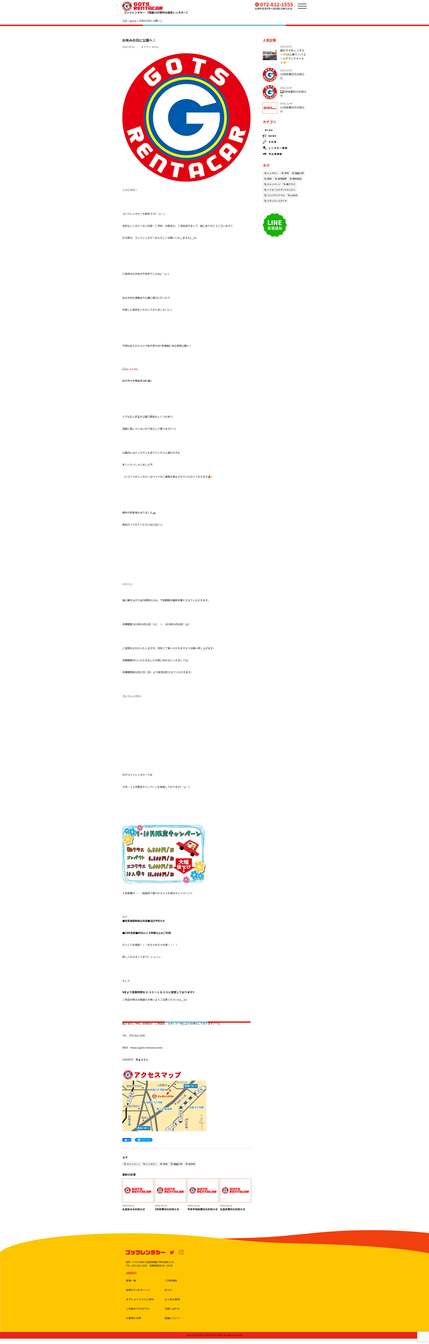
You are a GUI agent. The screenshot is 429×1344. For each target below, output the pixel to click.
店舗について (172, 1318)
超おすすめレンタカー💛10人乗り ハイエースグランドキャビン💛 (293, 56)
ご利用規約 (171, 1280)
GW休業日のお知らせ (167, 1209)
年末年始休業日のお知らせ (203, 1209)
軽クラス (290, 184)
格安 (269, 178)
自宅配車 (282, 178)
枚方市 (192, 1164)
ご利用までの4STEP (137, 1308)
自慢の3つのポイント (138, 1290)
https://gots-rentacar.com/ (146, 1047)
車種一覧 (131, 1280)
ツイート (145, 1139)
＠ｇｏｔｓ (142, 1059)
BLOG (155, 46)
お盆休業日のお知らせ (232, 1209)
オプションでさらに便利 (140, 1299)
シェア (128, 1139)
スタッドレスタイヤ (277, 200)
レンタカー (151, 1164)
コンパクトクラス (276, 195)
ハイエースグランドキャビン (281, 189)
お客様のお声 (133, 1318)
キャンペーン (133, 1164)
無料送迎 (297, 178)
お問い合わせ (172, 1308)
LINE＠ (294, 195)
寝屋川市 (178, 1164)
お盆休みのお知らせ (133, 1209)
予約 (165, 1164)
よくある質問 (172, 1299)
